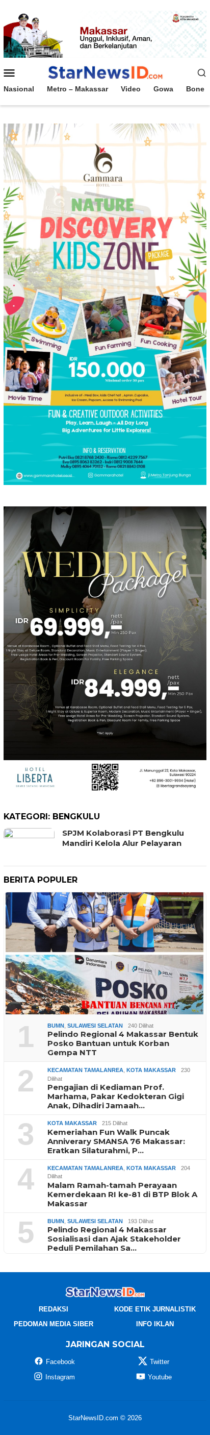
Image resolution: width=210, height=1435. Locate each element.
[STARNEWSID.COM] (105, 72)
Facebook (60, 1362)
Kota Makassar (151, 1070)
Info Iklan (155, 1324)
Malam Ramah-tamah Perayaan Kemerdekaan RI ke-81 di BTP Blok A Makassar (122, 1194)
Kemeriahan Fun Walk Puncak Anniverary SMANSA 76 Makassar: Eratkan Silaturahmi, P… (116, 1141)
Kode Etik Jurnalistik (155, 1309)
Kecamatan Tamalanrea (85, 1070)
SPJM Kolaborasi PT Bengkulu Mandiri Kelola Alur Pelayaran (123, 838)
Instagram (60, 1377)
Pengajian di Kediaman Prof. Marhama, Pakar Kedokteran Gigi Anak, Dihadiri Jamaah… (115, 1096)
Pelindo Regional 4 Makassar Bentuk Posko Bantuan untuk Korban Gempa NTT (122, 1043)
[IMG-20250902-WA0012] (105, 34)
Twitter (159, 1362)
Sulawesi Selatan (95, 1026)
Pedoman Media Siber (53, 1324)
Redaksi (53, 1309)
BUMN (55, 1026)
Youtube (160, 1377)
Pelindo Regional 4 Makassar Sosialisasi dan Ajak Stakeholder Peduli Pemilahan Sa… (114, 1239)
